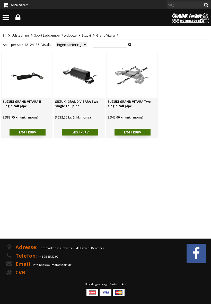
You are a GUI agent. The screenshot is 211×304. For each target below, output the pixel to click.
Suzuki (86, 35)
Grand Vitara (105, 35)
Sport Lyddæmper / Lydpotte (55, 35)
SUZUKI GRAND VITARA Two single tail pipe (76, 103)
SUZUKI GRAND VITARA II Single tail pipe (22, 103)
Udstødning (20, 35)
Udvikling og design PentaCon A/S (105, 284)
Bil (4, 35)
